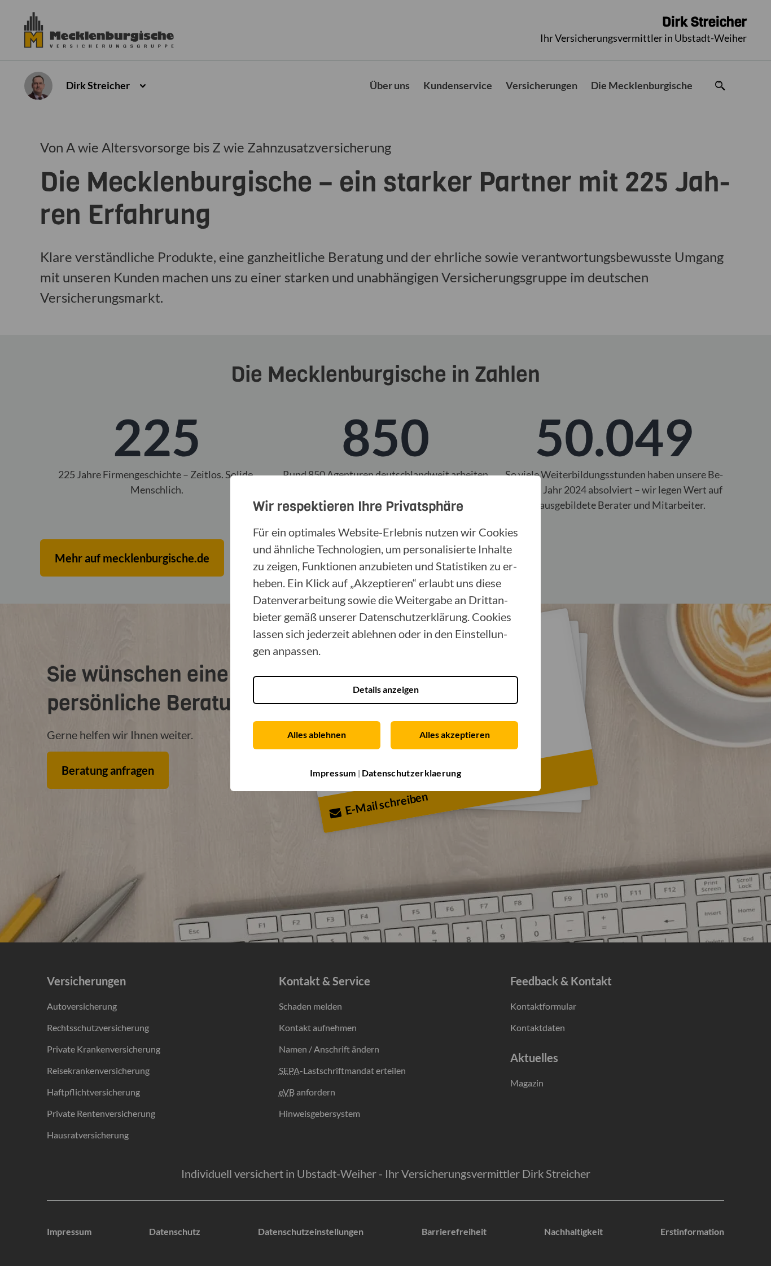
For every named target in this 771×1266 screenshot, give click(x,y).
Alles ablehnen (316, 734)
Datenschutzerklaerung (411, 772)
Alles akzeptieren (454, 734)
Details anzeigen (386, 689)
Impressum (333, 772)
